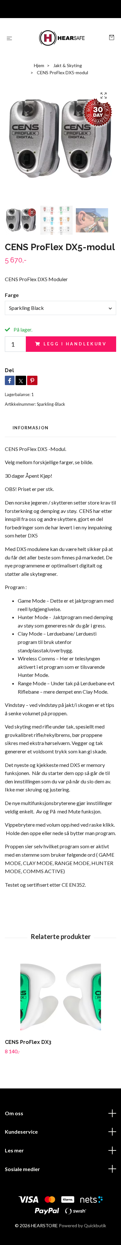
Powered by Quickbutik (82, 1225)
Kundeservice (21, 1131)
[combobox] (60, 308)
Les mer (14, 1150)
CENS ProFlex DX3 (28, 1042)
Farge (12, 295)
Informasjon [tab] (30, 427)
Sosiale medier (22, 1169)
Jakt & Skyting (67, 65)
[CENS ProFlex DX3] (60, 996)
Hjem (39, 65)
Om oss (14, 1113)
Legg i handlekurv (75, 343)
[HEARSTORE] (61, 38)
